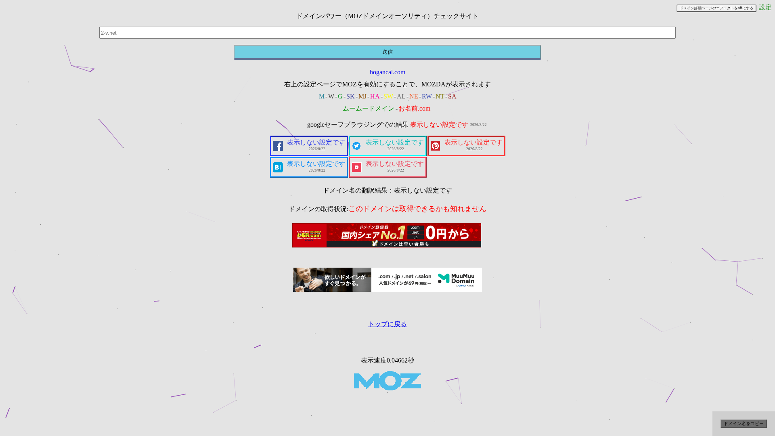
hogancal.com (387, 72)
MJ (362, 96)
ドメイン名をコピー (744, 423)
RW (427, 96)
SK (350, 96)
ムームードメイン (368, 108)
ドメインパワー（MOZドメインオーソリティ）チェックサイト (387, 16)
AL (401, 96)
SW (388, 96)
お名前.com (414, 108)
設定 (765, 7)
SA (452, 96)
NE (413, 96)
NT (440, 96)
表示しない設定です (439, 124)
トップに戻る (387, 324)
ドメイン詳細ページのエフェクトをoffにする (716, 8)
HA (375, 96)
